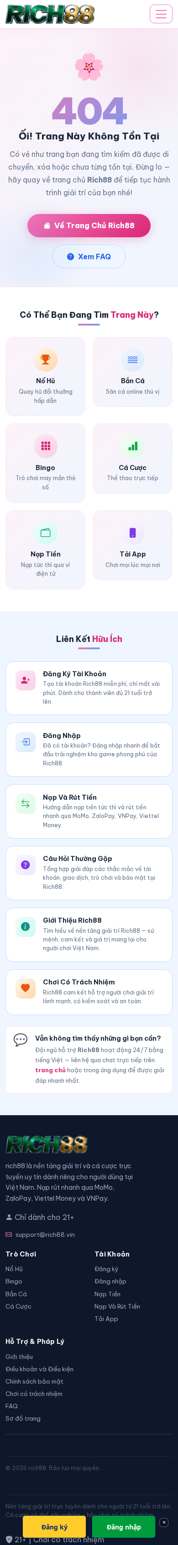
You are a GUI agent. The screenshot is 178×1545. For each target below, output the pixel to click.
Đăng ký (106, 1269)
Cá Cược (18, 1306)
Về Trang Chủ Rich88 (94, 225)
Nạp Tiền (107, 1294)
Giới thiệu (19, 1357)
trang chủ (50, 1070)
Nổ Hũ (14, 1269)
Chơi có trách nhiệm (34, 1394)
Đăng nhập (110, 1281)
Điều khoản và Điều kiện (39, 1369)
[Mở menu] (161, 14)
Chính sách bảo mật (34, 1381)
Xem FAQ (94, 256)
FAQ (11, 1406)
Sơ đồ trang (23, 1418)
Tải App (106, 1319)
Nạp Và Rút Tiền (117, 1306)
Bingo (13, 1281)
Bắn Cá (16, 1294)
